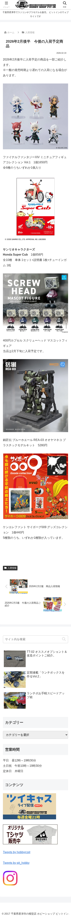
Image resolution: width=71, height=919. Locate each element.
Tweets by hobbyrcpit (16, 852)
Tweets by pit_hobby (16, 862)
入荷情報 (12, 568)
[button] (64, 639)
